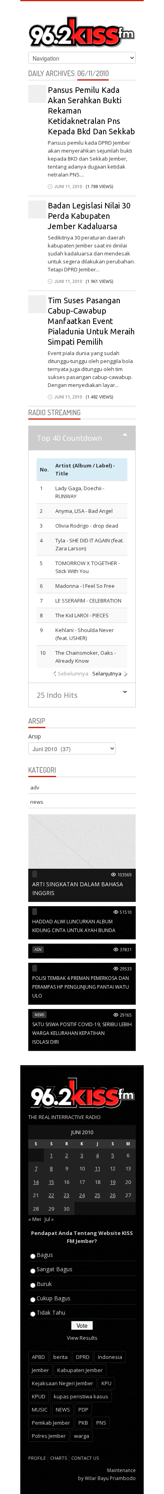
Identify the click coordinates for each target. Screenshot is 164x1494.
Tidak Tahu (51, 1312)
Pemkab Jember (51, 1422)
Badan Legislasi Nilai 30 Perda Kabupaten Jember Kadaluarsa (89, 216)
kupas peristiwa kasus (81, 1396)
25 (97, 1195)
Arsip (34, 736)
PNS (101, 1422)
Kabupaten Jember (80, 1370)
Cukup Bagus (53, 1298)
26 (112, 1195)
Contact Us (85, 1458)
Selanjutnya (106, 673)
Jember (40, 1370)
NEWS (63, 1409)
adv (34, 787)
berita (60, 1357)
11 (97, 1168)
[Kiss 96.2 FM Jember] (82, 30)
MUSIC (39, 1409)
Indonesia (110, 1357)
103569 (124, 875)
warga (81, 1435)
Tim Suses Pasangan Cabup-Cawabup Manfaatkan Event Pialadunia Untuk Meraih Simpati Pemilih (91, 321)
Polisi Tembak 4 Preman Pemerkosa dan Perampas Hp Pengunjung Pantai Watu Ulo (80, 987)
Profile (37, 1458)
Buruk (44, 1284)
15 (51, 1182)
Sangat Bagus (54, 1269)
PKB (83, 1422)
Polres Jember (49, 1435)
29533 (126, 969)
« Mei (34, 1219)
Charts (58, 1458)
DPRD (83, 1357)
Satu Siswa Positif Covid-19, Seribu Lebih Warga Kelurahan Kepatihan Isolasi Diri (82, 1033)
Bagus (45, 1254)
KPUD (38, 1396)
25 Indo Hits (57, 695)
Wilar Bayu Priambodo (110, 1478)
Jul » (49, 1219)
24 (82, 1195)
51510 (126, 912)
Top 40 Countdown (69, 438)
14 (36, 1182)
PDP (83, 1409)
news (36, 801)
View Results (82, 1337)
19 (112, 1182)
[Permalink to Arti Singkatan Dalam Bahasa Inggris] (82, 857)
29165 (126, 1015)
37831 (126, 949)
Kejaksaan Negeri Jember (62, 1383)
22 (51, 1195)
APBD (38, 1357)
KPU (106, 1383)
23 (66, 1195)
